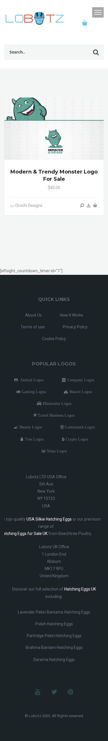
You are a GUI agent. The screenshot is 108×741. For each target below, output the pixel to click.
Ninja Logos (56, 451)
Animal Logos (30, 380)
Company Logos (80, 380)
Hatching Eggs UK (80, 589)
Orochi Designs (28, 205)
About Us (33, 315)
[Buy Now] (89, 205)
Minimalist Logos (56, 403)
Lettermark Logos (79, 427)
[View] (82, 205)
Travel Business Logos (56, 415)
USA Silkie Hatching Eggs (49, 519)
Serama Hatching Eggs (54, 659)
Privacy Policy (75, 327)
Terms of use (32, 327)
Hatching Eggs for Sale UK (24, 533)
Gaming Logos (33, 392)
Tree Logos (33, 439)
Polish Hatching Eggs (54, 624)
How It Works (71, 315)
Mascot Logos (80, 392)
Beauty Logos (30, 427)
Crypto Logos (76, 439)
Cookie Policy (54, 338)
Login (86, 12)
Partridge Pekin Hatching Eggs (54, 635)
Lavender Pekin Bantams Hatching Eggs (54, 612)
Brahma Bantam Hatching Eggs (54, 647)
